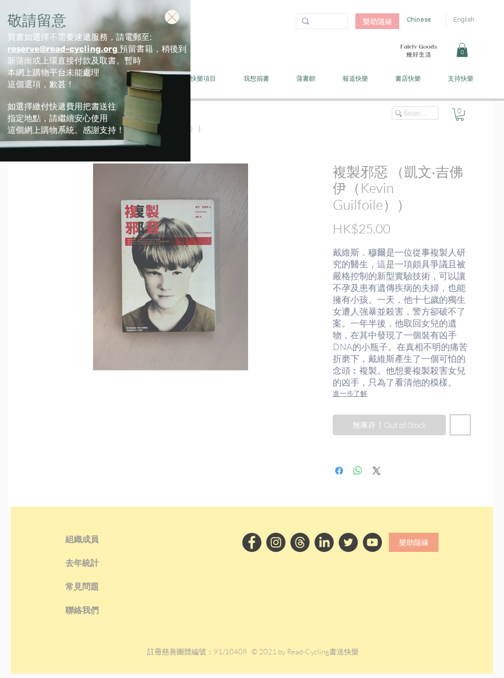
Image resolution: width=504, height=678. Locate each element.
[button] (172, 17)
